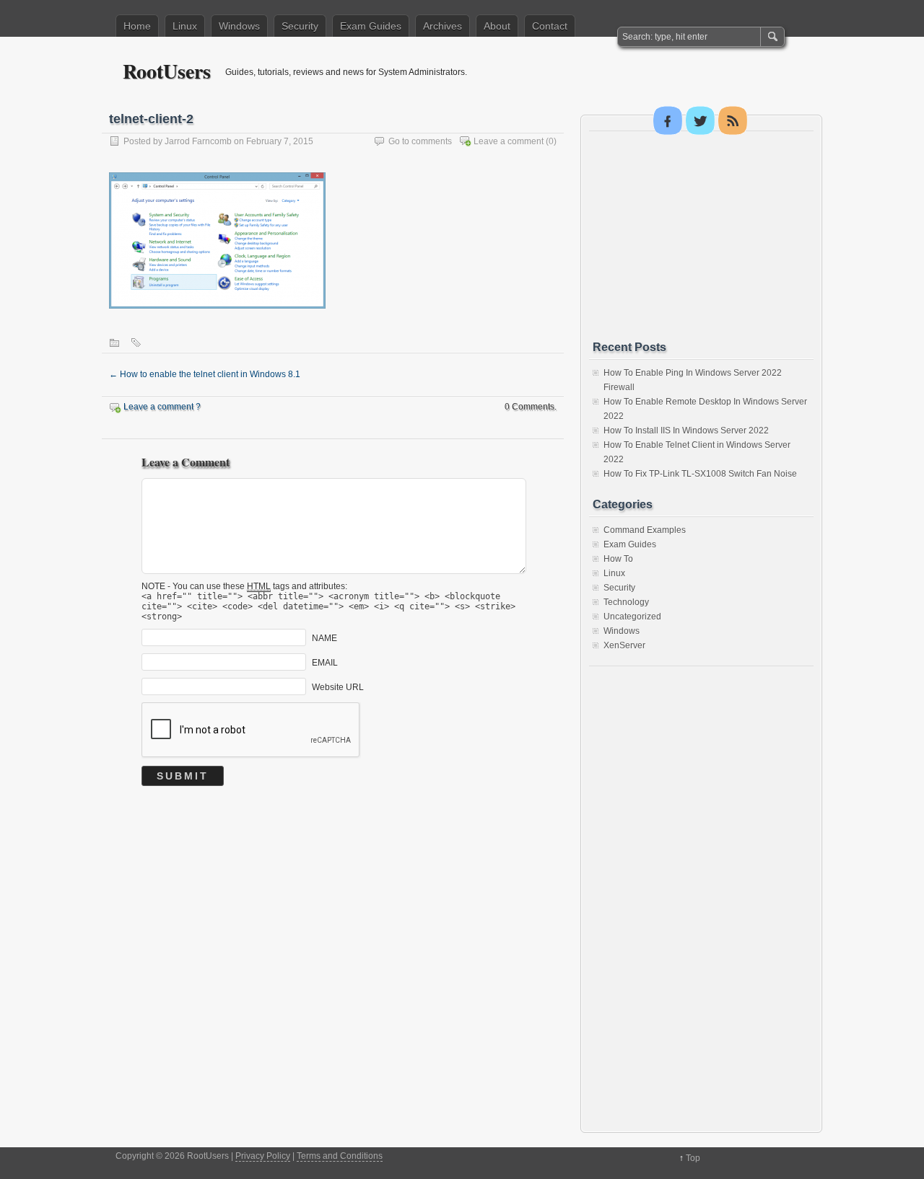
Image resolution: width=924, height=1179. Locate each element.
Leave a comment (509, 141)
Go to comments (420, 141)
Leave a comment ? (162, 407)
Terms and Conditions (340, 1156)
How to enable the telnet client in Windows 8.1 (204, 374)
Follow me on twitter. (700, 120)
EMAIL (325, 663)
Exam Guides (370, 26)
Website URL (338, 687)
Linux (185, 26)
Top (693, 1158)
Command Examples (644, 530)
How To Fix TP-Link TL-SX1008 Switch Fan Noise (700, 474)
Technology (626, 602)
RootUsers (167, 71)
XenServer (624, 645)
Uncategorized (632, 616)
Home (137, 26)
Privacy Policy (262, 1156)
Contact (549, 26)
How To (618, 559)
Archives (442, 26)
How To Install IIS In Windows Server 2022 (686, 430)
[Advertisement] (701, 236)
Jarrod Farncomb (198, 141)
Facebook (667, 120)
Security (300, 26)
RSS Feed (732, 120)
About (497, 26)
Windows (239, 26)
